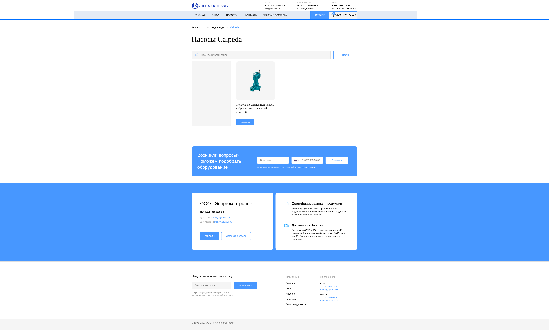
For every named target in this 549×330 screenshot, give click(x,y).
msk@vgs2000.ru (272, 9)
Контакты (251, 15)
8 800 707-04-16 (341, 5)
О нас (215, 15)
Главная (200, 15)
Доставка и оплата (236, 236)
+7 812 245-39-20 (329, 286)
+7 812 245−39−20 (308, 5)
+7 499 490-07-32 (274, 5)
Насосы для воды (215, 27)
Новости (231, 15)
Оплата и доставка (275, 15)
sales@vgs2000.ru (305, 8)
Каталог (320, 15)
